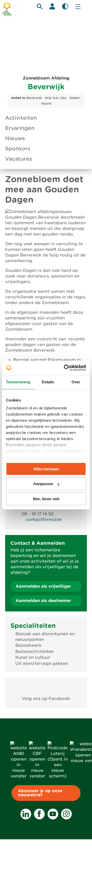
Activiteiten (21, 118)
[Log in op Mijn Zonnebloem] (52, 6)
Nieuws (15, 138)
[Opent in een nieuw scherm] (46, 687)
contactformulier (44, 519)
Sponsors (17, 149)
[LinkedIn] (25, 814)
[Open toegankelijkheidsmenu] (65, 6)
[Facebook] (39, 814)
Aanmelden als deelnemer (43, 600)
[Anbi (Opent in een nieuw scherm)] (18, 776)
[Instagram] (66, 814)
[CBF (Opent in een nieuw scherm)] (37, 776)
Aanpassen (43, 484)
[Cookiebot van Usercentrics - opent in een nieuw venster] (65, 367)
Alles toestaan (46, 469)
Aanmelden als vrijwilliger (43, 586)
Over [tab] (76, 382)
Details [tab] (48, 382)
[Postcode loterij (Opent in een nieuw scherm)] (58, 776)
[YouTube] (53, 814)
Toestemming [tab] (18, 382)
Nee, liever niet (46, 499)
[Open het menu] (78, 6)
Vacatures (18, 159)
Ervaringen (19, 128)
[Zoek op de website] (39, 6)
